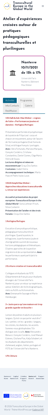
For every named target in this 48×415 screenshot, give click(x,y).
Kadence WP (38, 409)
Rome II (31, 378)
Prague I (41, 376)
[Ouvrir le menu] (42, 6)
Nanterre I (7, 376)
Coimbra (24, 376)
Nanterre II (32, 376)
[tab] (10, 100)
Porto (24, 380)
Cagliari (15, 376)
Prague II (23, 378)
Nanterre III (14, 378)
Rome (6, 378)
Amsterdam (40, 378)
